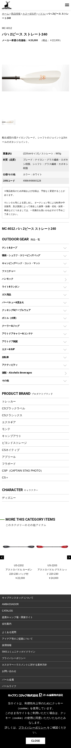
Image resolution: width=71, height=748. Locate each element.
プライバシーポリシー (14, 658)
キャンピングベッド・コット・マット (21, 263)
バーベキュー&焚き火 (13, 302)
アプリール (9, 456)
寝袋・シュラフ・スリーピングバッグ (21, 255)
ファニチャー (8, 271)
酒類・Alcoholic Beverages (17, 372)
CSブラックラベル (13, 408)
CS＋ (5, 477)
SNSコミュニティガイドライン (18, 651)
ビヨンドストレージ (14, 442)
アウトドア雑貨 (10, 341)
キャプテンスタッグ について (17, 597)
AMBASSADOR (10, 604)
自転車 (5, 357)
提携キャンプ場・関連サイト (17, 617)
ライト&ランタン (10, 286)
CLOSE (35, 740)
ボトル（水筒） (10, 317)
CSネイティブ (11, 449)
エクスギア (9, 422)
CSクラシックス (12, 415)
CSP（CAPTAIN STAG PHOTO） (22, 470)
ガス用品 (6, 294)
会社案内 (6, 623)
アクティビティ (10, 364)
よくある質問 (9, 632)
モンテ (6, 429)
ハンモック (7, 278)
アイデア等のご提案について (17, 638)
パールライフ (9, 686)
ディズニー (9, 497)
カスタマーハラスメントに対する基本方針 (24, 664)
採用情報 (6, 645)
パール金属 (8, 679)
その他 (5, 380)
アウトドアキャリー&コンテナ (17, 333)
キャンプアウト (11, 435)
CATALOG (7, 610)
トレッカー (9, 401)
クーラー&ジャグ (10, 325)
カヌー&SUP (8, 349)
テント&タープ (9, 247)
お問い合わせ (9, 671)
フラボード (9, 463)
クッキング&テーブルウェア (16, 310)
